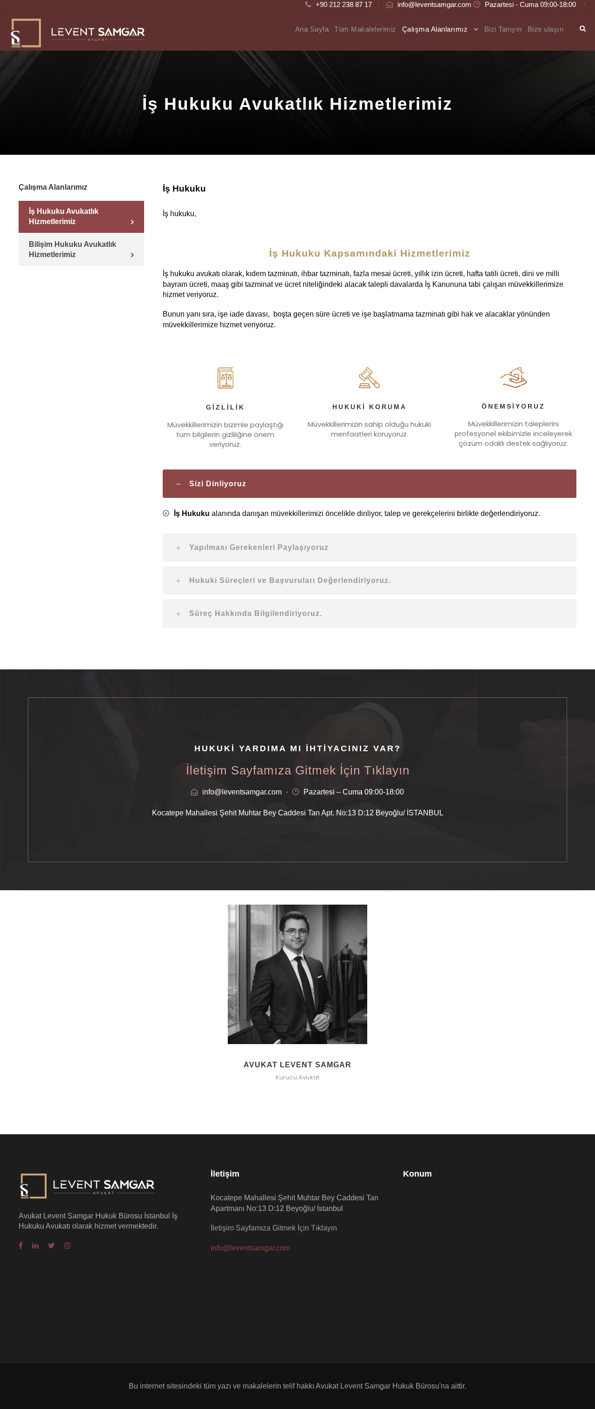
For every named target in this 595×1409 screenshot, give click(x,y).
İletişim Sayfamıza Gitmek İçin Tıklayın (298, 770)
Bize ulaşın (546, 29)
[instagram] (67, 1246)
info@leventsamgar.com (434, 4)
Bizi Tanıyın (503, 29)
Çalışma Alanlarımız (435, 29)
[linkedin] (35, 1246)
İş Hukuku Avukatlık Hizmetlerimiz (64, 216)
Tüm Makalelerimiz (365, 29)
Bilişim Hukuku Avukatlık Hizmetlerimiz (72, 249)
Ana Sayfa (312, 29)
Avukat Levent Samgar (297, 1065)
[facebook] (21, 1246)
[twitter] (51, 1246)
